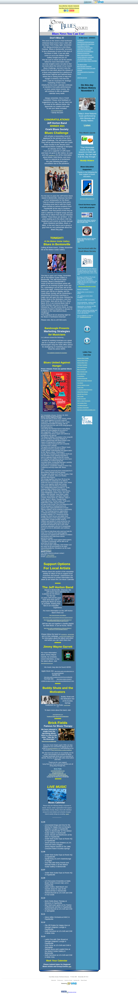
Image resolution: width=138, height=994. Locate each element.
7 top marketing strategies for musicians (57, 352)
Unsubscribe (76, 5)
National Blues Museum (82, 391)
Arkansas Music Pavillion (83, 358)
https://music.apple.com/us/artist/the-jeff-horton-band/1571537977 (58, 617)
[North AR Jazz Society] (77, 395)
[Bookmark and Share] (71, 992)
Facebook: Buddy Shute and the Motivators (58, 716)
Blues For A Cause (81, 369)
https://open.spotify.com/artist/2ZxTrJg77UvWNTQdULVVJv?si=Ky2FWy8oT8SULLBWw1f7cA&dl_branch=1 (58, 620)
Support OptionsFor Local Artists (85, 57)
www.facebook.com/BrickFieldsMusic (58, 775)
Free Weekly (80, 382)
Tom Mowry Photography (83, 407)
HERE (69, 966)
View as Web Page (63, 5)
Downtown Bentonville (82, 378)
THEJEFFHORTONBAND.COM (66, 636)
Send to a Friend (68, 980)
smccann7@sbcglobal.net (57, 110)
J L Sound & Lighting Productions (84, 389)
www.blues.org (52, 155)
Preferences (60, 980)
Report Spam (84, 980)
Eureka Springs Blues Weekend (84, 380)
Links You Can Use (82, 77)
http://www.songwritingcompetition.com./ (86, 409)
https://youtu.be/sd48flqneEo (49, 741)
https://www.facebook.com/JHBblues (57, 615)
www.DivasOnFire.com (57, 772)
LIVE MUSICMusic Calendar (84, 59)
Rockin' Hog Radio (81, 398)
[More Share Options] (71, 11)
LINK (78, 241)
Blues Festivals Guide (82, 371)
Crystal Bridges (80, 376)
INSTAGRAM (71, 634)
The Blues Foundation (82, 365)
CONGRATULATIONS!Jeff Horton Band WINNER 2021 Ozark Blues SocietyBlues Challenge (85, 44)
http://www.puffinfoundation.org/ (87, 198)
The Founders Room (82, 403)
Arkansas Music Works (82, 360)
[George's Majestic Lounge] (77, 386)
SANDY (67, 814)
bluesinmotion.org (47, 550)
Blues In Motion (50, 555)
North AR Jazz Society (82, 394)
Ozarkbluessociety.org (85, 317)
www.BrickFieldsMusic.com (54, 748)
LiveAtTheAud (67, 705)
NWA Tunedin (80, 396)
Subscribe (70, 5)
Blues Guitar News (81, 374)
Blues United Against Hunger (84, 55)
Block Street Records (82, 367)
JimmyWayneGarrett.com (47, 663)
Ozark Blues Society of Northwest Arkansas (69, 8)
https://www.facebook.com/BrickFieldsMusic (62, 750)
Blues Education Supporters (84, 66)
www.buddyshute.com (58, 714)
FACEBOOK (64, 634)
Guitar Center (80, 387)
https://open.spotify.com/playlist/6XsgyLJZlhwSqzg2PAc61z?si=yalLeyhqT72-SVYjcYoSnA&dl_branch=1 (58, 629)
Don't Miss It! (80, 40)
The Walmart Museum (82, 405)
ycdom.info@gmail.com (51, 556)
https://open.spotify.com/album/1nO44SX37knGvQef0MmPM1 (58, 677)
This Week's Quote (82, 64)
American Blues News (82, 362)
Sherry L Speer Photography (83, 400)
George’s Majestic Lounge (83, 385)
